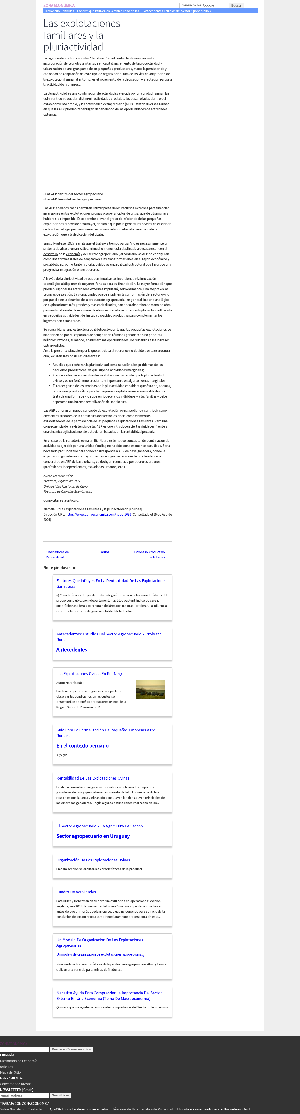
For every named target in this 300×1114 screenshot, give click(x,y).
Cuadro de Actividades (76, 892)
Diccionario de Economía (18, 1061)
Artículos (68, 11)
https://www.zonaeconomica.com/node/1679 (98, 514)
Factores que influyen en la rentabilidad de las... (109, 11)
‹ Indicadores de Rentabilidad (57, 555)
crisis (134, 213)
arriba (105, 552)
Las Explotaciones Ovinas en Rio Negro (90, 673)
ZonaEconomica (13, 1043)
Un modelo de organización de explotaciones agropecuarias (99, 954)
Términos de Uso (125, 1109)
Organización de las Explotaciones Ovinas (93, 860)
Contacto (35, 1109)
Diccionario (52, 11)
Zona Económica (59, 5)
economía (73, 254)
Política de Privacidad (157, 1109)
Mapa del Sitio (10, 1072)
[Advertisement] (82, 153)
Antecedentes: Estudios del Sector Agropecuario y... (178, 11)
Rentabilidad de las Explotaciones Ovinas (92, 778)
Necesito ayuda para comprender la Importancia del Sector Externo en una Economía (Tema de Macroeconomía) (109, 995)
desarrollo (50, 254)
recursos (127, 208)
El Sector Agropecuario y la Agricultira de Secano (99, 826)
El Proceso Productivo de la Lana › (148, 555)
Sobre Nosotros (12, 1109)
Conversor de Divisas (15, 1084)
